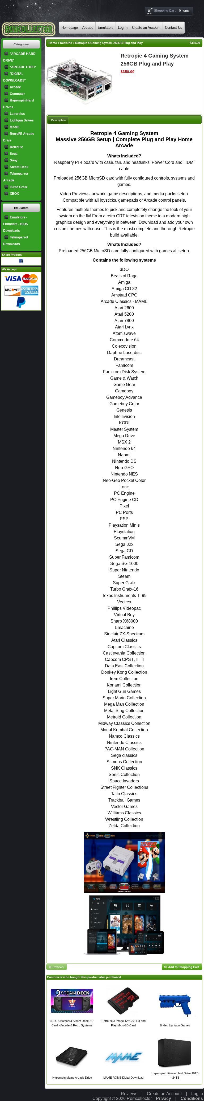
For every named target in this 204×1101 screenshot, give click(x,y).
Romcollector (139, 1098)
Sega (14, 154)
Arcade (87, 28)
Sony (14, 160)
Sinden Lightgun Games (174, 1025)
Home (53, 42)
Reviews (129, 1093)
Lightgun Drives (22, 120)
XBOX (14, 194)
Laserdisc (17, 114)
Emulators (105, 28)
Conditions (192, 1098)
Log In (123, 28)
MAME (15, 127)
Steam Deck (19, 167)
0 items (184, 11)
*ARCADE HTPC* (23, 67)
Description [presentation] (58, 120)
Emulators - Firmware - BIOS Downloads (15, 224)
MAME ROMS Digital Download (123, 1077)
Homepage (69, 28)
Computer (17, 94)
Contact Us (173, 28)
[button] (182, 967)
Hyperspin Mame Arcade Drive (72, 1077)
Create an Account (146, 28)
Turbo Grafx (19, 187)
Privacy (163, 1098)
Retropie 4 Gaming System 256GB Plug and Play (109, 42)
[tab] (58, 120)
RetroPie (66, 42)
